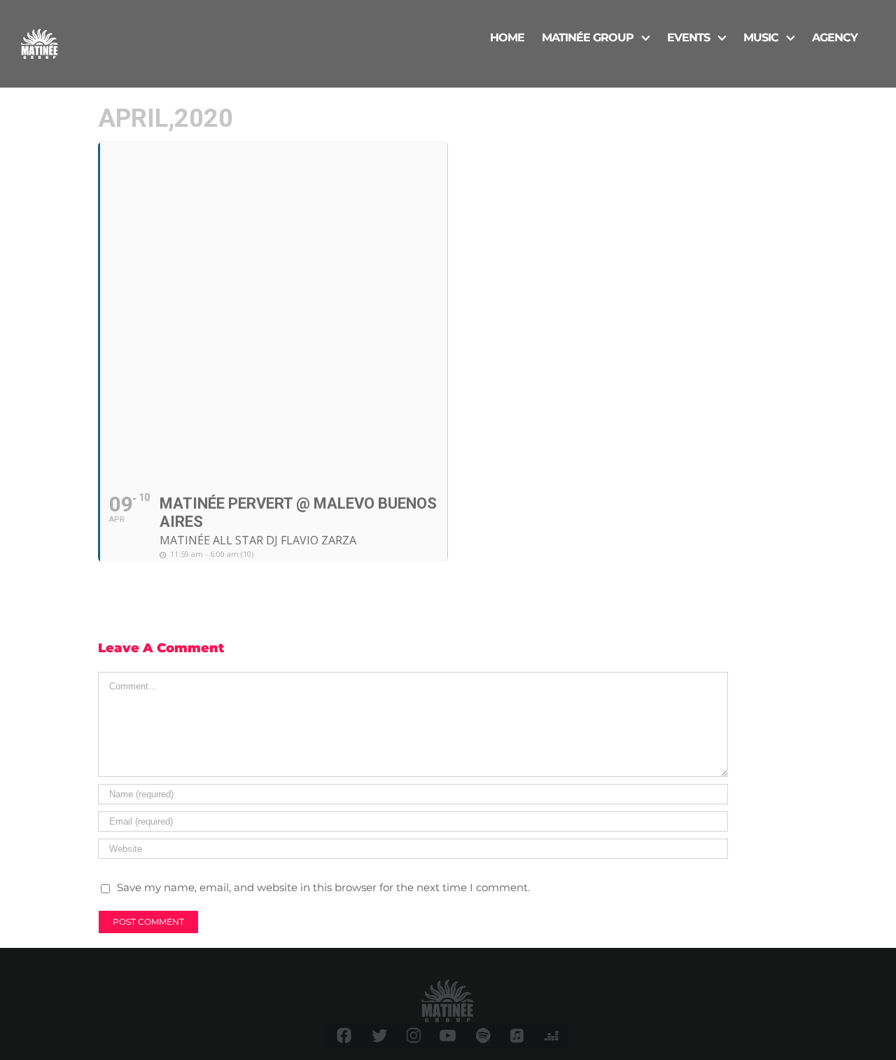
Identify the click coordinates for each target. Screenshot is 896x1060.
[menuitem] (507, 36)
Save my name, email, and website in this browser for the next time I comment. (323, 887)
